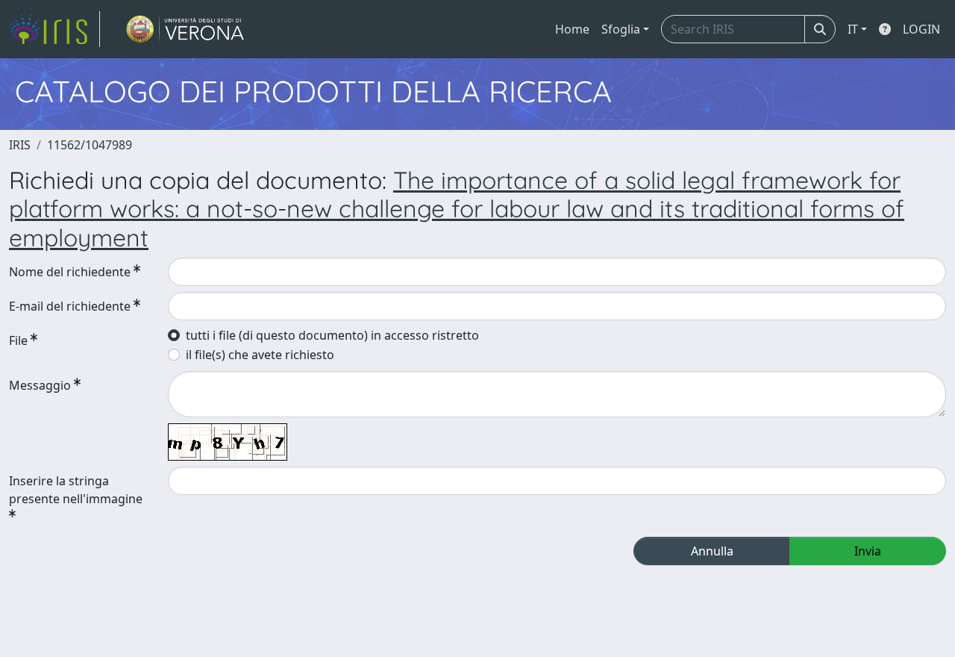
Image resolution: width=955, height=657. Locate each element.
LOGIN (921, 29)
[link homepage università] (185, 29)
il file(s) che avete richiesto (260, 354)
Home (572, 29)
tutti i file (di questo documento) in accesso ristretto (332, 335)
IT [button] (853, 29)
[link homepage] (54, 29)
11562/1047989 (89, 145)
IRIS (20, 145)
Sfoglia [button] (620, 29)
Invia (867, 551)
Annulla (712, 551)
